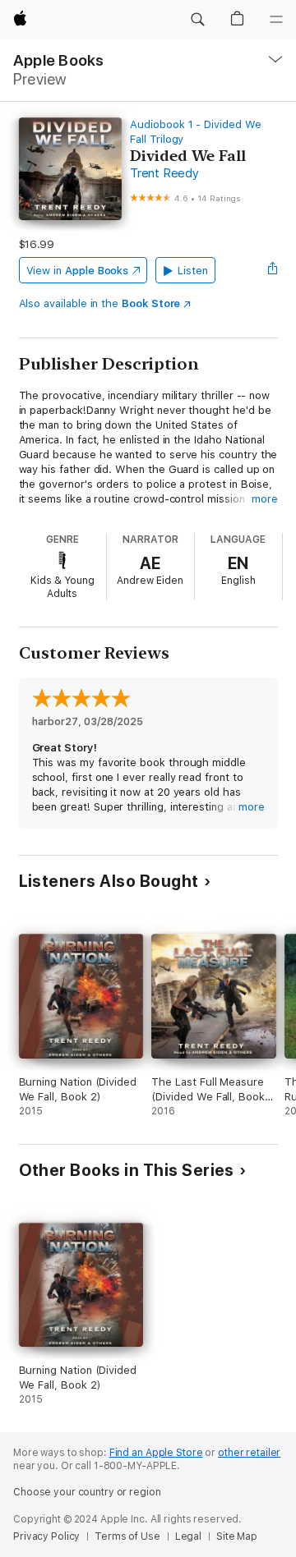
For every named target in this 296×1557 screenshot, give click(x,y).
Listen (193, 270)
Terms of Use (127, 1536)
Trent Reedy (164, 173)
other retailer (249, 1452)
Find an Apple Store (156, 1452)
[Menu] (276, 19)
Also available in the (100, 303)
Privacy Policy (46, 1536)
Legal (188, 1536)
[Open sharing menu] (272, 270)
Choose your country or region (87, 1492)
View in (77, 270)
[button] (197, 19)
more (265, 499)
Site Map (236, 1536)
